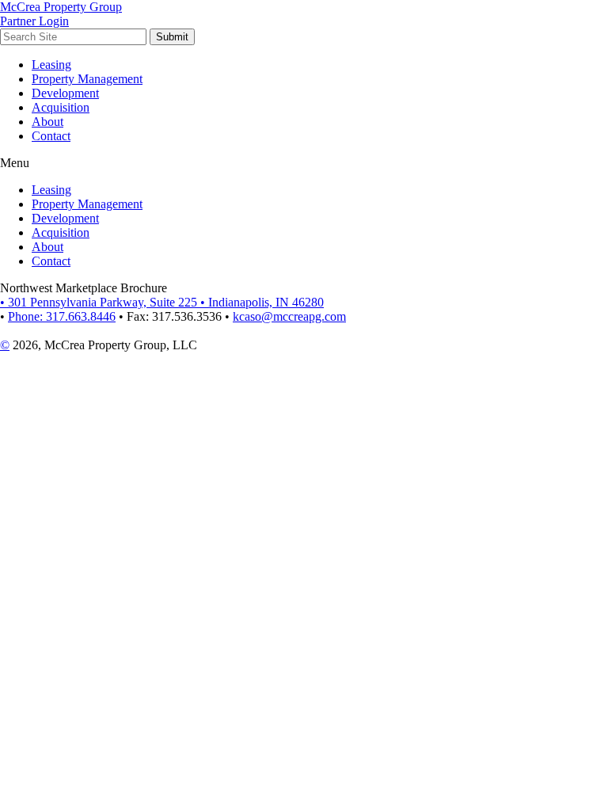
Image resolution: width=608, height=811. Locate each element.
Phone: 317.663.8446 (62, 316)
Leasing (51, 64)
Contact (51, 136)
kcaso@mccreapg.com (289, 316)
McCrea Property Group (61, 6)
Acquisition (60, 107)
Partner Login (34, 21)
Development (65, 93)
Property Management (87, 79)
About (47, 121)
